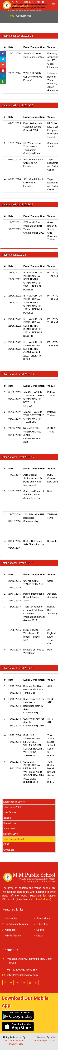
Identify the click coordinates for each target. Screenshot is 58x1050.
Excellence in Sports (14, 801)
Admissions (43, 918)
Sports (40, 929)
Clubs (39, 935)
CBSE (6, 844)
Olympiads (8, 849)
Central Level (10, 823)
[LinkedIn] (3, 76)
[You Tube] (3, 70)
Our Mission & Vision (17, 924)
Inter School (9, 812)
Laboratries (42, 924)
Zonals (7, 817)
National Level (10, 833)
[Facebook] (3, 54)
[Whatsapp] (3, 81)
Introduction (11, 918)
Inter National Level (13, 839)
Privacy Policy (16, 1044)
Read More (42, 899)
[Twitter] (3, 59)
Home (11, 15)
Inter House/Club (12, 807)
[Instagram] (3, 65)
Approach (10, 929)
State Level (9, 828)
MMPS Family (13, 935)
